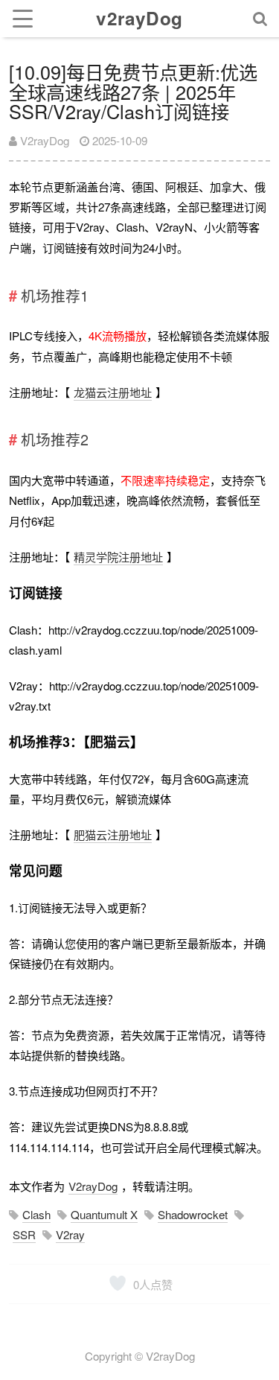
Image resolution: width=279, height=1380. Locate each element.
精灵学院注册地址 (118, 557)
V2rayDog (43, 140)
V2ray (70, 1234)
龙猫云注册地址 (113, 392)
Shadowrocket (193, 1214)
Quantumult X (104, 1214)
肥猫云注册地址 (113, 834)
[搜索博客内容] (260, 18)
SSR (24, 1234)
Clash (36, 1214)
